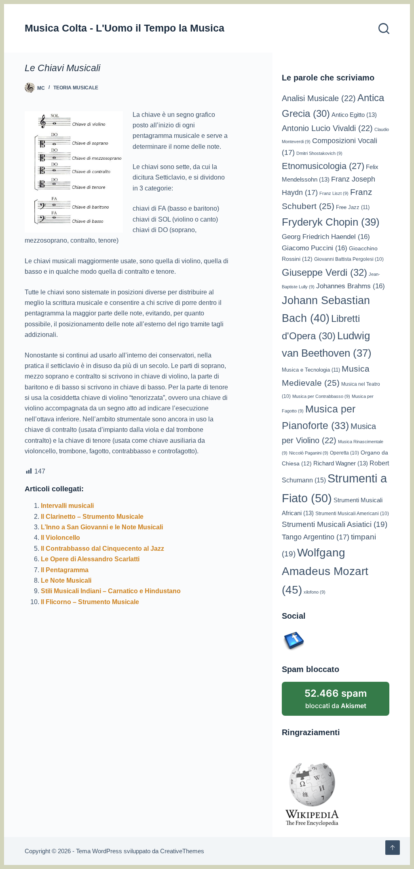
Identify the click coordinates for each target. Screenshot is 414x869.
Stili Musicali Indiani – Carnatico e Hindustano (111, 591)
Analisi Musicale (319, 98)
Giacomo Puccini (314, 248)
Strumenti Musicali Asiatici (334, 524)
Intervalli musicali (67, 505)
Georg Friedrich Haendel (326, 237)
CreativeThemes (182, 851)
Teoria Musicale (75, 88)
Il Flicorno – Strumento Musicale (90, 601)
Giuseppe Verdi (324, 272)
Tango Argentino (315, 537)
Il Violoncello (60, 537)
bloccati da (335, 698)
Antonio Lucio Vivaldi (327, 128)
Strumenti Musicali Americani (352, 513)
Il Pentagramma (65, 570)
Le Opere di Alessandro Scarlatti (90, 559)
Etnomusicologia (323, 166)
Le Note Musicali (66, 580)
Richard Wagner (340, 463)
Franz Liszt (334, 193)
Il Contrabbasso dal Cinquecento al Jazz (102, 548)
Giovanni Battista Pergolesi (349, 259)
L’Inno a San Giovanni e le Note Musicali (102, 527)
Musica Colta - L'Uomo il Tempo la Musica (124, 28)
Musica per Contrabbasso (321, 396)
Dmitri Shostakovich (319, 153)
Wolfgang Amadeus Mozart (325, 571)
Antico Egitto (354, 115)
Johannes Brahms (350, 286)
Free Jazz (353, 207)
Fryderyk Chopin (331, 222)
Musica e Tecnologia (311, 370)
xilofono (314, 592)
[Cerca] (383, 28)
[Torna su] (392, 847)
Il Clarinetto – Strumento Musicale (92, 516)
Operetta (344, 452)
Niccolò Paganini (308, 452)
